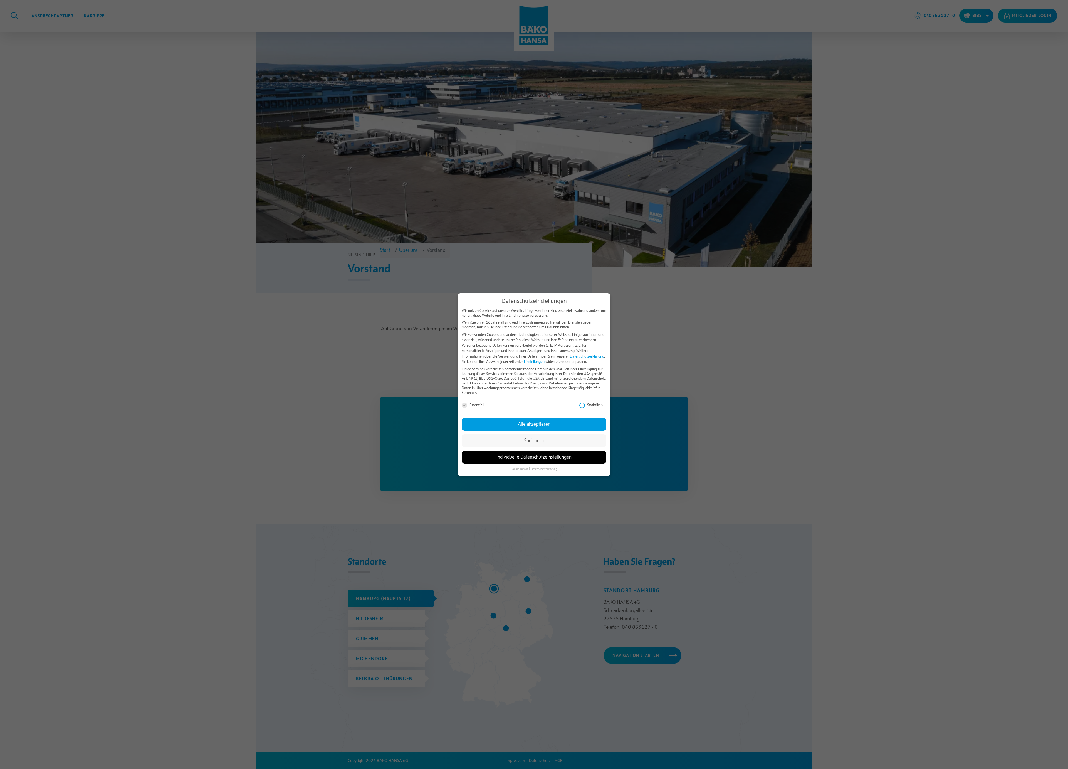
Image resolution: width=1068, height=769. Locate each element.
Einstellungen (534, 361)
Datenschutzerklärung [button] (544, 469)
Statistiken (595, 404)
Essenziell (476, 404)
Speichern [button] (534, 440)
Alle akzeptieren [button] (534, 424)
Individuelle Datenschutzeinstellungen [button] (534, 457)
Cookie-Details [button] (519, 469)
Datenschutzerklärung (587, 356)
